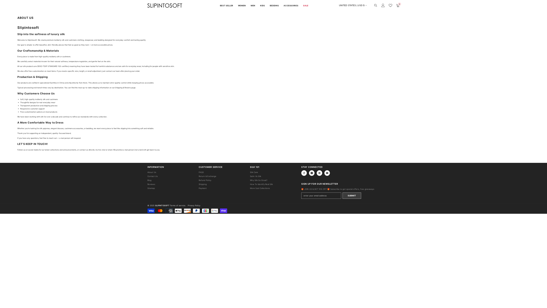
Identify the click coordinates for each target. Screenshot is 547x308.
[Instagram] (312, 173)
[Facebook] (304, 173)
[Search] (375, 5)
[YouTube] (327, 173)
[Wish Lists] (390, 5)
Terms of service (177, 205)
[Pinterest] (319, 173)
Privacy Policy (194, 205)
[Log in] (383, 5)
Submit (352, 195)
